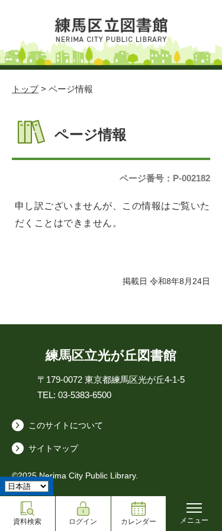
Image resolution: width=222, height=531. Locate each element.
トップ (25, 89)
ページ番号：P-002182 (165, 178)
